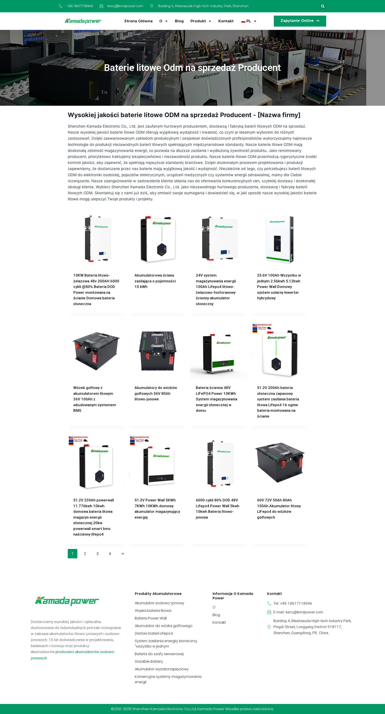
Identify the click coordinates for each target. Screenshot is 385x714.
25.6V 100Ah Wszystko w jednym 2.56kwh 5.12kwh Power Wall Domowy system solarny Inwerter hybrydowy (279, 286)
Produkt (198, 21)
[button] (322, 6)
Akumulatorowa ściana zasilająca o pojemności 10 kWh (155, 281)
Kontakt (225, 21)
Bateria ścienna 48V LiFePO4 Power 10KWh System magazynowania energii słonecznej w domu (216, 399)
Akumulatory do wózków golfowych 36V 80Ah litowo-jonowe (156, 393)
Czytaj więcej (147, 301)
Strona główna (138, 21)
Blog (179, 21)
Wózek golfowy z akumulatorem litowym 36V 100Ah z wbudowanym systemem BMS (94, 399)
